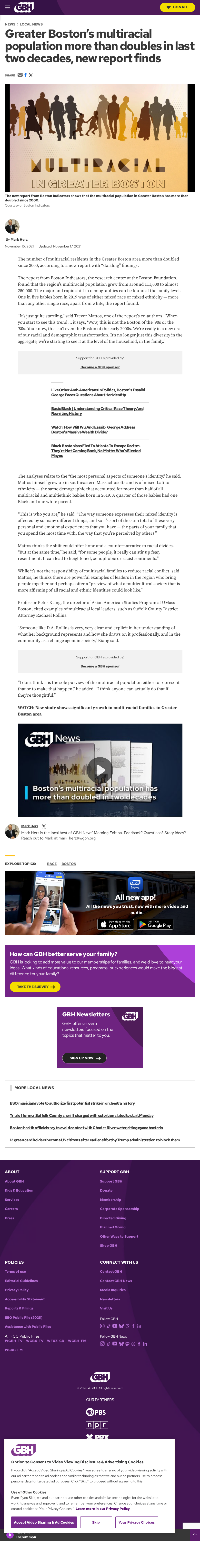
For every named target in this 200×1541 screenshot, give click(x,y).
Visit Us (106, 1308)
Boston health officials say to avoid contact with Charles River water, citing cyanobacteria (86, 1127)
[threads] (127, 1325)
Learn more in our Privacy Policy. (103, 1508)
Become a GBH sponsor (100, 367)
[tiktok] (109, 1325)
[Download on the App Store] (115, 924)
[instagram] (102, 1325)
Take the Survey (33, 987)
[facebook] (133, 1325)
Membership (110, 1200)
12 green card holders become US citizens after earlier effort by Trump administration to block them (95, 1140)
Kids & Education (19, 1190)
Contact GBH (111, 1272)
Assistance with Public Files (28, 1327)
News (10, 24)
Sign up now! (82, 1058)
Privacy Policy (17, 1290)
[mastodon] (127, 1343)
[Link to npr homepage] (97, 1424)
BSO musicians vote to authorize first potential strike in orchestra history (72, 1103)
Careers (11, 1209)
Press (9, 1218)
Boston (68, 864)
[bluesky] (121, 1325)
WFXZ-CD (55, 1341)
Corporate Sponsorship (119, 1209)
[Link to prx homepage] (97, 1437)
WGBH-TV (13, 1341)
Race (52, 864)
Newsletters (110, 1299)
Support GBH (111, 1181)
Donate (181, 7)
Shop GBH (108, 1246)
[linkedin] (139, 1325)
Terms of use (15, 1272)
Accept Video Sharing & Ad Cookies (44, 1522)
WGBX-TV (34, 1341)
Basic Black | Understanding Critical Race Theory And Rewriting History (97, 411)
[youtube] (114, 1325)
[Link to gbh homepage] (24, 7)
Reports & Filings (19, 1308)
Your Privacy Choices (137, 1522)
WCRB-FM (14, 1350)
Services (12, 1200)
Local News (31, 24)
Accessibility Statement (25, 1299)
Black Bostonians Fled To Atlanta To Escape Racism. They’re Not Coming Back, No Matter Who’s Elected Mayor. (95, 450)
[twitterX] (44, 826)
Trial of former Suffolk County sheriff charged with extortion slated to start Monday (81, 1115)
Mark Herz (19, 239)
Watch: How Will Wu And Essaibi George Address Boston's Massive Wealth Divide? (93, 430)
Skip (96, 1522)
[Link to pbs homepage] (96, 1411)
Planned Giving (113, 1227)
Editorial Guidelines (21, 1281)
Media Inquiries (113, 1290)
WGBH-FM (77, 1341)
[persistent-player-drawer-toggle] (195, 1535)
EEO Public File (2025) (23, 1318)
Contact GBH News (116, 1281)
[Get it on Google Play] (155, 924)
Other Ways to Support (119, 1236)
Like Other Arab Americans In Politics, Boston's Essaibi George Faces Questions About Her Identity (98, 392)
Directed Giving (113, 1218)
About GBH (14, 1181)
